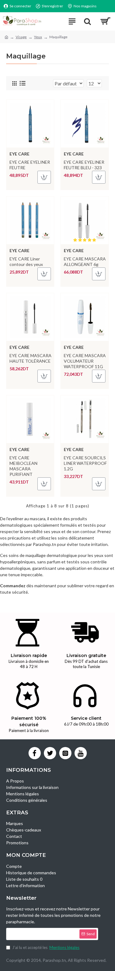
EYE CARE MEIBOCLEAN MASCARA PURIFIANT (23, 466)
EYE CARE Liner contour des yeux (26, 261)
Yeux (38, 37)
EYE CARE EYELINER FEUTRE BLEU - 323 (84, 164)
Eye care (19, 153)
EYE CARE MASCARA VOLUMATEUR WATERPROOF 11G (85, 361)
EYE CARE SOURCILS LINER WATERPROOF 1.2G (85, 463)
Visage (21, 37)
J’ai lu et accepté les (45, 947)
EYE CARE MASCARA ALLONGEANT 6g (85, 261)
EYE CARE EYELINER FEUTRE (30, 164)
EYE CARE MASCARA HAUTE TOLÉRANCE (31, 358)
